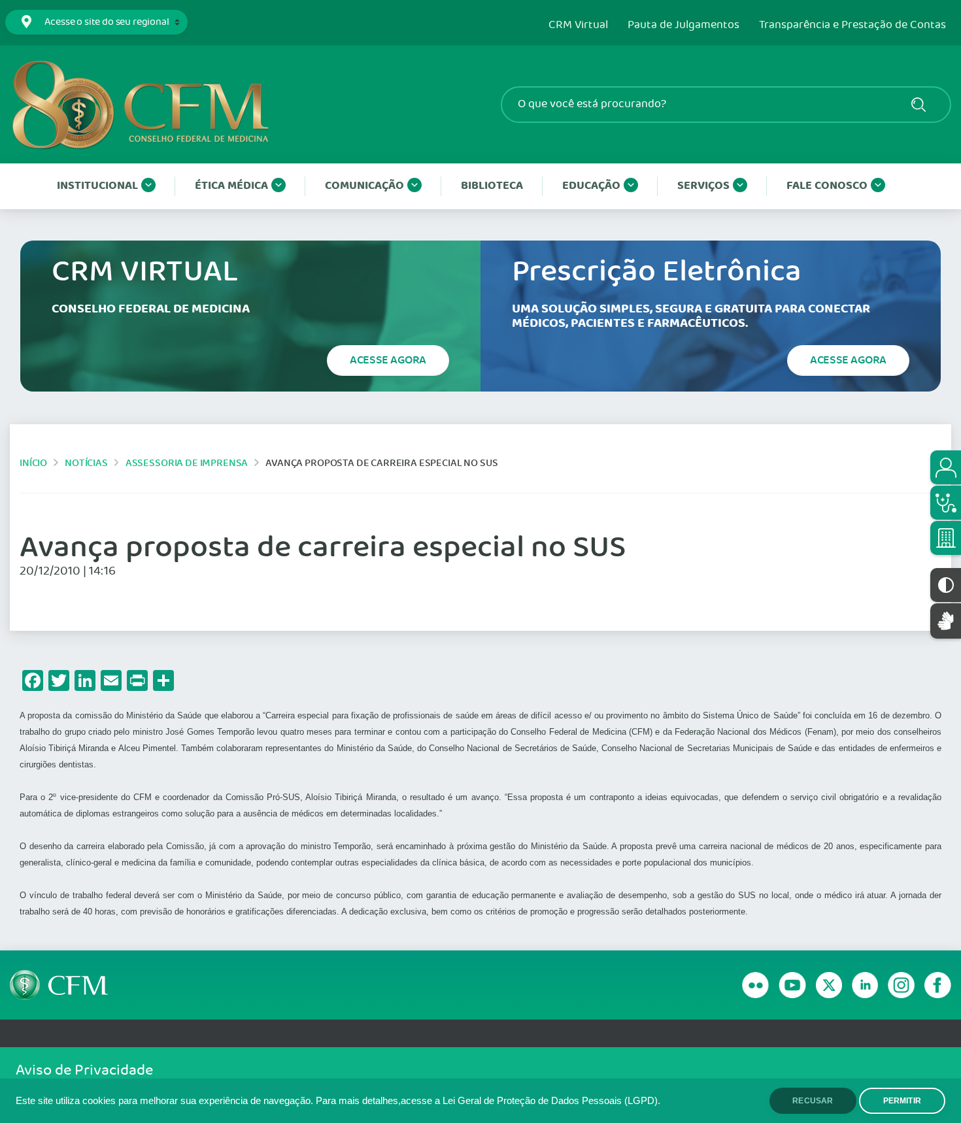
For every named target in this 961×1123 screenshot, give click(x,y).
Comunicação (364, 185)
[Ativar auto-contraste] (945, 585)
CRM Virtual (578, 25)
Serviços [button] (703, 185)
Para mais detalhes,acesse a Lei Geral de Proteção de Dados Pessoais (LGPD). (488, 1101)
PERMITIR (902, 1100)
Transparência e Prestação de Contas (852, 25)
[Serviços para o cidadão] (945, 467)
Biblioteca (492, 185)
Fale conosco (827, 185)
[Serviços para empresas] (945, 538)
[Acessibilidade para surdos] (945, 620)
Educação (591, 185)
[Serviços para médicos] (945, 503)
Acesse (388, 360)
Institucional (97, 185)
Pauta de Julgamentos (683, 25)
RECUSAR (812, 1100)
